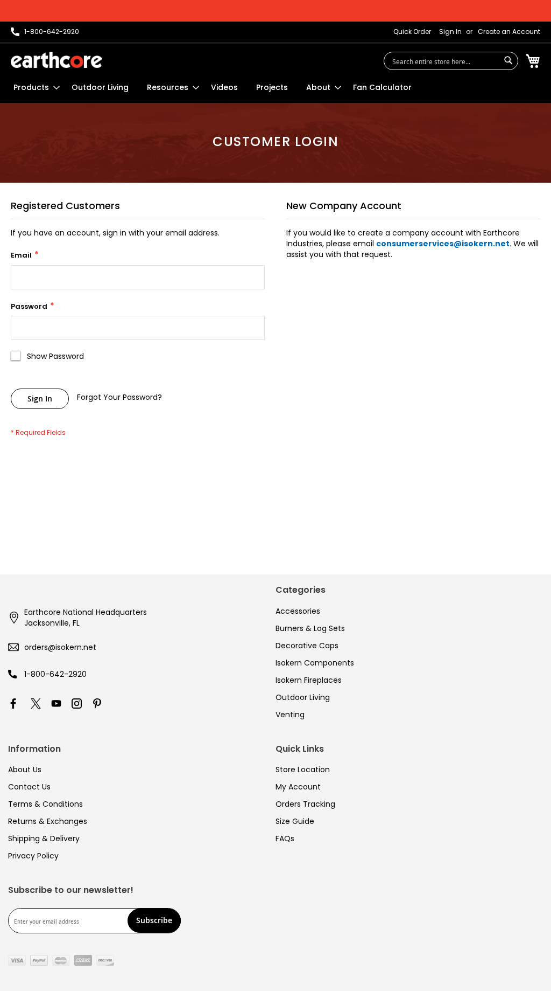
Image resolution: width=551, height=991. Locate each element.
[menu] (212, 87)
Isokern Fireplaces (309, 680)
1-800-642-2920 (55, 674)
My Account (298, 786)
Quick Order (412, 31)
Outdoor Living (303, 697)
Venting (290, 714)
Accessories (298, 611)
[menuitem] (33, 87)
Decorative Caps (307, 645)
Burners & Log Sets (310, 628)
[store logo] (56, 60)
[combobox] (451, 61)
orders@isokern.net (60, 647)
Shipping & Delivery (44, 838)
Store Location (303, 769)
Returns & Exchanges (47, 821)
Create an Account (509, 31)
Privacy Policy (33, 855)
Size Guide (295, 821)
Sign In (450, 31)
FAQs (285, 838)
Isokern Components (315, 662)
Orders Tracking (305, 804)
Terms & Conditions (45, 804)
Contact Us (29, 786)
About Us (24, 769)
